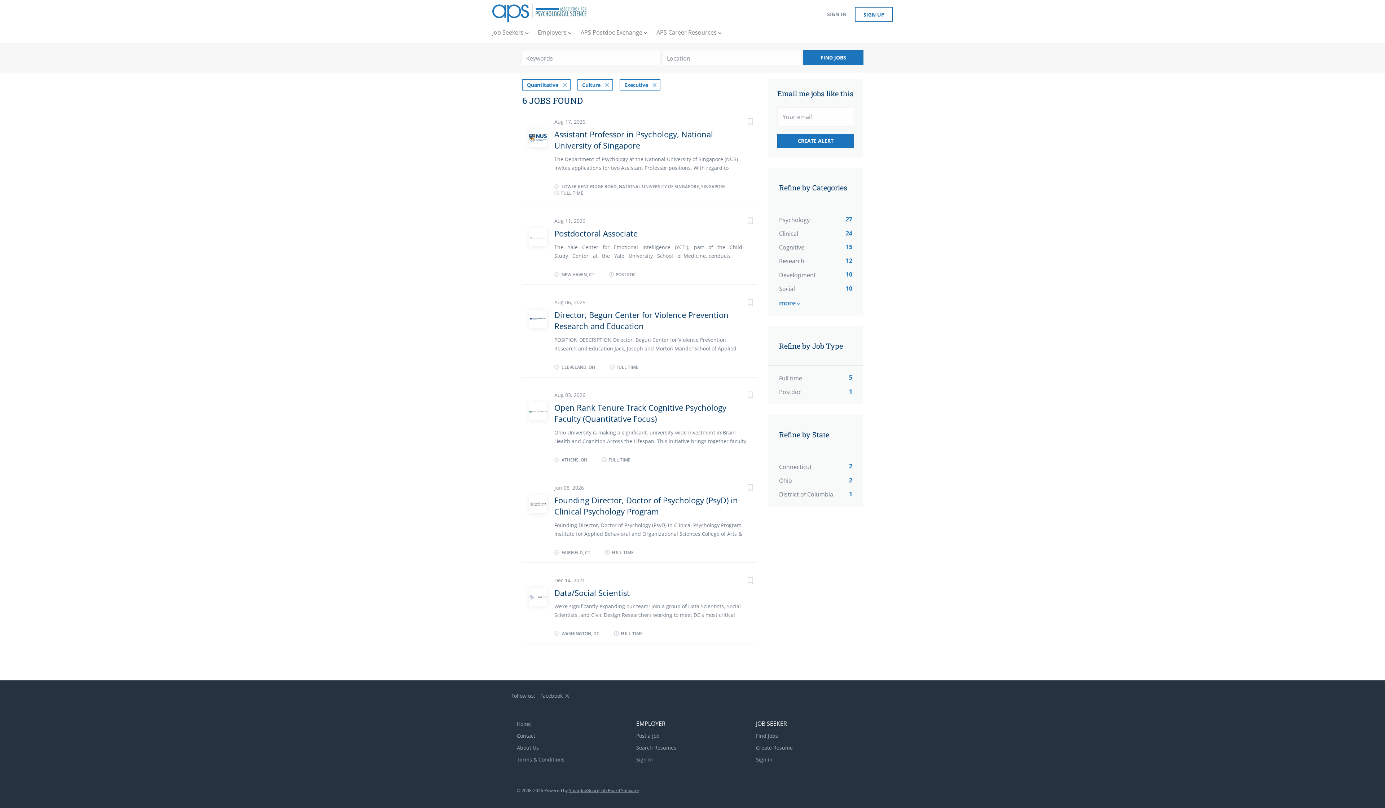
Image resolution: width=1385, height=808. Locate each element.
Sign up (873, 14)
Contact (526, 735)
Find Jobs (833, 57)
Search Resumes (656, 747)
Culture (591, 84)
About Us (528, 747)
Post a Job (648, 735)
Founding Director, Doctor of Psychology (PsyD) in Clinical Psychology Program (646, 506)
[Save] (743, 122)
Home (524, 723)
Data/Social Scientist (592, 592)
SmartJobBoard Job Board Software (604, 790)
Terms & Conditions (540, 759)
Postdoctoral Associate (596, 233)
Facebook (551, 695)
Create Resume (774, 747)
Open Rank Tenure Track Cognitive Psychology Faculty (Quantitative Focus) (640, 413)
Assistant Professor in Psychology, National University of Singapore (633, 140)
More (787, 303)
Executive (636, 84)
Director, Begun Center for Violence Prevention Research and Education (641, 320)
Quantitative (542, 84)
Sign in (837, 14)
